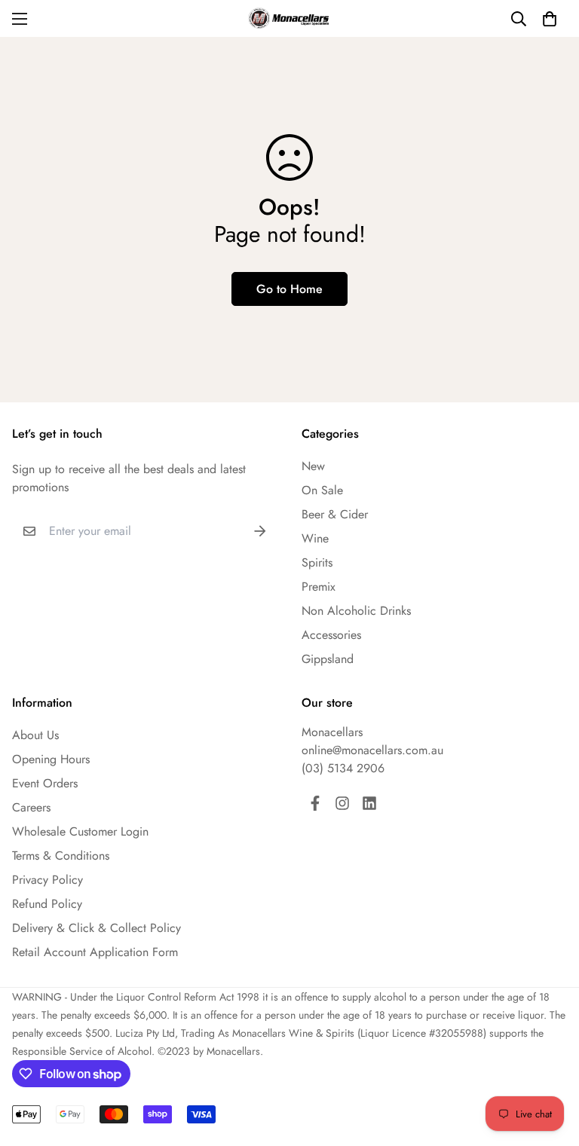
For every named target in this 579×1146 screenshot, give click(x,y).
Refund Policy (47, 903)
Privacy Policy (47, 879)
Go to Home (289, 289)
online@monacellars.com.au (372, 750)
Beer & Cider (335, 514)
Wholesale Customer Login (80, 831)
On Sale (322, 490)
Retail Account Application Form (95, 952)
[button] (549, 19)
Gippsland (328, 659)
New (313, 466)
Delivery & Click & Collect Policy (96, 928)
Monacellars (332, 732)
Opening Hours (51, 759)
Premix (318, 586)
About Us (35, 735)
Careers (31, 807)
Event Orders (45, 783)
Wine (315, 538)
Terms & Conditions (60, 855)
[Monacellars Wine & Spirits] (289, 18)
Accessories (331, 634)
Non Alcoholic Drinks (356, 610)
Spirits (317, 562)
